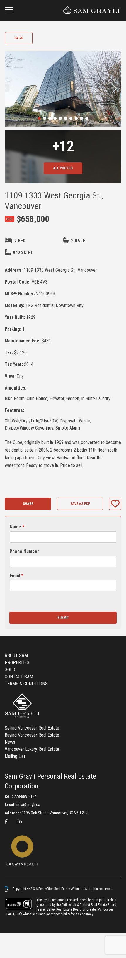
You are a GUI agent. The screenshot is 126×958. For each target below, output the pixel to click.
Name (17, 527)
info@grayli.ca (28, 804)
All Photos (63, 168)
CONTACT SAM (19, 676)
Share (28, 504)
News (10, 742)
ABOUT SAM (16, 655)
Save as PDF (80, 504)
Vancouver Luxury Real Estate (32, 749)
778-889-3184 (25, 796)
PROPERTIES (17, 662)
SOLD (10, 669)
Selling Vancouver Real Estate (32, 728)
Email (16, 576)
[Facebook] (6, 821)
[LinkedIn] (20, 821)
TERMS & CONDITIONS (26, 684)
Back (18, 38)
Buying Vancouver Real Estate (32, 735)
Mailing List (15, 756)
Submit (63, 618)
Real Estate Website (68, 889)
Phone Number (24, 551)
